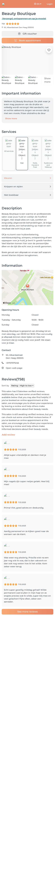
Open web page (14, 368)
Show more (11, 118)
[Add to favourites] (49, 50)
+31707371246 (12, 363)
